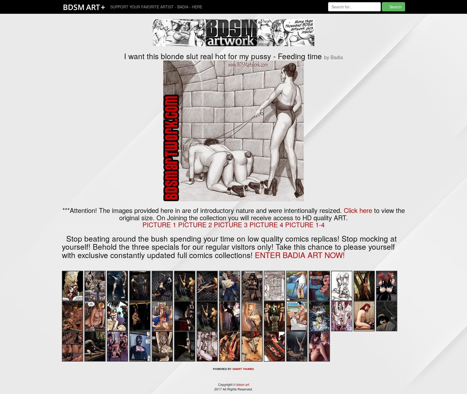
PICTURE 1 (159, 224)
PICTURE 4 (266, 224)
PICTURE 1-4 (305, 224)
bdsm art (242, 384)
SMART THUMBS (243, 369)
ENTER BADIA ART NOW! (300, 254)
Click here (358, 210)
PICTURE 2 (195, 224)
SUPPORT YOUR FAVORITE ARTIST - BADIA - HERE (156, 6)
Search (395, 6)
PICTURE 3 (231, 224)
